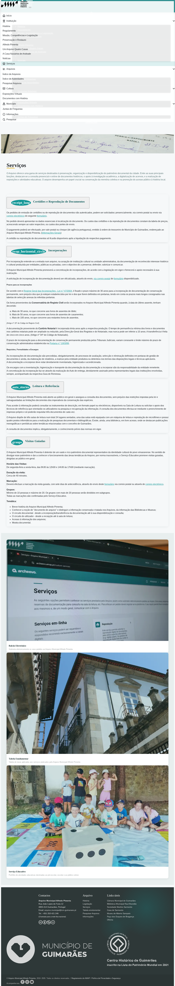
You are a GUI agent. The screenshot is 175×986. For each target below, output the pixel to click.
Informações (91, 122)
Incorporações (39, 251)
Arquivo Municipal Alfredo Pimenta (22, 978)
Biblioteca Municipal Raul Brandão (122, 904)
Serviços (86, 907)
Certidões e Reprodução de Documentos (48, 202)
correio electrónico (15, 216)
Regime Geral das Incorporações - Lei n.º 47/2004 (48, 291)
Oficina (110, 920)
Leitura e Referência (35, 386)
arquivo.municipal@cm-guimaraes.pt (60, 910)
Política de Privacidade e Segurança (106, 978)
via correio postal (102, 278)
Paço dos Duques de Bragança (120, 916)
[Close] (30, 7)
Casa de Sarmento (115, 910)
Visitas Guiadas (28, 441)
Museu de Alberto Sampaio (118, 913)
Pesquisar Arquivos (91, 913)
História (86, 901)
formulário (42, 216)
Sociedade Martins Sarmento (119, 907)
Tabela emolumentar (91, 910)
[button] (91, 140)
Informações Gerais (51, 233)
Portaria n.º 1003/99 (59, 343)
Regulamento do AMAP (81, 978)
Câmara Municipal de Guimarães (121, 901)
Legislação (87, 904)
